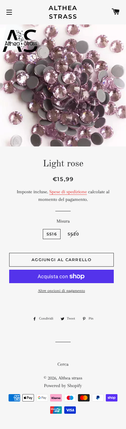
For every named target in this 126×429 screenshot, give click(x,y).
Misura (63, 221)
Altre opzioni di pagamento (61, 290)
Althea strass (63, 12)
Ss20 (73, 233)
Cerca (63, 364)
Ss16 (51, 233)
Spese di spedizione (68, 191)
